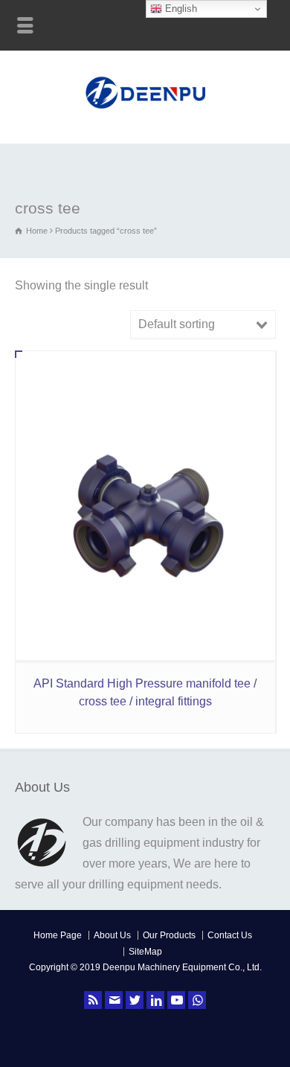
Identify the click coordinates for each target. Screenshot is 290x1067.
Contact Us (229, 935)
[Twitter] (135, 1000)
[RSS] (93, 1000)
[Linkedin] (155, 1000)
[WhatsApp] (197, 1000)
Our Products (169, 935)
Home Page (57, 935)
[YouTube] (176, 1000)
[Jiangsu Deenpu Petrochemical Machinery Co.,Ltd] (145, 110)
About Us (112, 935)
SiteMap (145, 951)
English (179, 8)
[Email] (114, 1000)
